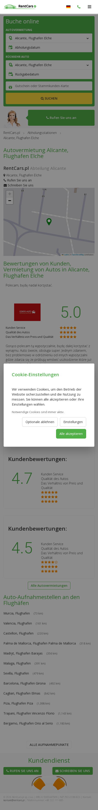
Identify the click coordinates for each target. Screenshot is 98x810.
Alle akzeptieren (71, 433)
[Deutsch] (68, 7)
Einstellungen (73, 422)
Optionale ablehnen (40, 422)
